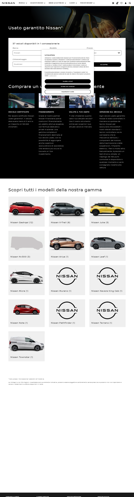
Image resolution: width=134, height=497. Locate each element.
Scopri (104, 64)
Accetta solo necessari (68, 86)
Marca (15, 48)
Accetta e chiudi (68, 81)
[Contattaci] (117, 3)
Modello (53, 48)
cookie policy (53, 75)
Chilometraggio (20, 59)
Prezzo (90, 48)
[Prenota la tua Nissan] (113, 3)
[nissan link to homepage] (8, 3)
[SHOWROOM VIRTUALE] (121, 3)
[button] (23, 3)
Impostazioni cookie (67, 91)
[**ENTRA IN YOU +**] (126, 3)
